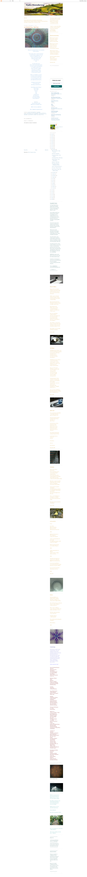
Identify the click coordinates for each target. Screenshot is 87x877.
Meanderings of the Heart (55, 119)
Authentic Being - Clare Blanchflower (56, 160)
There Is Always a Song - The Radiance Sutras (56, 170)
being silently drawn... (54, 100)
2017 (52, 146)
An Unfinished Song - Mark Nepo (57, 157)
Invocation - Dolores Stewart (56, 167)
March (53, 184)
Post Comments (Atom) (32, 152)
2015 (52, 189)
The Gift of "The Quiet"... (56, 153)
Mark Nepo (36, 101)
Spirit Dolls (53, 115)
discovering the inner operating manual (56, 108)
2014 (52, 191)
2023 (52, 137)
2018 (52, 145)
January (53, 187)
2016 (52, 148)
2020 (52, 141)
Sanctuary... (52, 731)
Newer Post (26, 149)
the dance (52, 101)
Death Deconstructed (54, 118)
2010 (52, 197)
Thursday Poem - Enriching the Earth (56, 98)
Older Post (46, 149)
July (53, 178)
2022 (52, 138)
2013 (52, 193)
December (54, 149)
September (54, 175)
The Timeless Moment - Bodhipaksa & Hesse (55, 164)
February (53, 186)
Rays (52, 104)
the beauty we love (54, 107)
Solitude (52, 105)
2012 (52, 194)
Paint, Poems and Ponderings (56, 114)
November (54, 172)
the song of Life (40, 114)
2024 (52, 135)
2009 (52, 199)
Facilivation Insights (54, 111)
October (53, 174)
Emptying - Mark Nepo (55, 162)
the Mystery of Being (32, 114)
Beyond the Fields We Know (55, 97)
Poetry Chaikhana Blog (55, 92)
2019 (52, 143)
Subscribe (56, 86)
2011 (52, 196)
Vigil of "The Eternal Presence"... (57, 166)
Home (36, 149)
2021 (52, 140)
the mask (26, 114)
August (53, 177)
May (53, 181)
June (53, 180)
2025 (52, 134)
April (53, 183)
